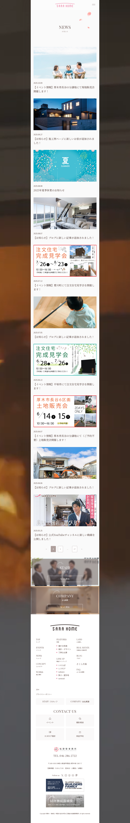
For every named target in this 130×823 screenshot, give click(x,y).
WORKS (39, 673)
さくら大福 (82, 664)
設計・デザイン (64, 649)
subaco (61, 672)
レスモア (62, 668)
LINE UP (61, 660)
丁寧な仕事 (62, 652)
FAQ (80, 670)
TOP (38, 640)
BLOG (79, 657)
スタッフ (50, 701)
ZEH (37, 689)
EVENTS (40, 648)
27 (75, 549)
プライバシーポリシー (44, 694)
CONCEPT (41, 665)
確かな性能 (62, 646)
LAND (79, 640)
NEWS (39, 657)
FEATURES (61, 640)
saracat (61, 678)
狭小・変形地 (63, 675)
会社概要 (80, 701)
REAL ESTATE (83, 648)
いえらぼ (62, 665)
